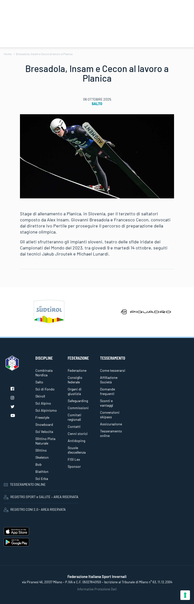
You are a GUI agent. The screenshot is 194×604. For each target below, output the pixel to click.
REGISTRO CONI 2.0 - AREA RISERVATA (38, 509)
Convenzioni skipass (109, 414)
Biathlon (41, 471)
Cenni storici (78, 433)
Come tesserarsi (112, 370)
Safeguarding (78, 401)
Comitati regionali (74, 417)
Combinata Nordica (44, 372)
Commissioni (78, 408)
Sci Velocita (44, 431)
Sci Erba (41, 478)
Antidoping (76, 440)
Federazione (77, 370)
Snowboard (44, 424)
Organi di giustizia (75, 391)
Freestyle (42, 417)
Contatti (74, 426)
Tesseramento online (111, 433)
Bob (38, 464)
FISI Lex (74, 459)
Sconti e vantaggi (106, 403)
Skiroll (40, 396)
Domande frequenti (107, 391)
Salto (97, 104)
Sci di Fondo (45, 389)
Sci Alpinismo (46, 410)
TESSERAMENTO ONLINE (28, 484)
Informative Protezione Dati (97, 589)
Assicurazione (111, 424)
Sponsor (74, 466)
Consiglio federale (75, 379)
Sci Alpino (43, 403)
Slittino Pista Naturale (45, 440)
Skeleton (42, 457)
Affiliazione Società (108, 379)
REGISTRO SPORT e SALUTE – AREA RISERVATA (44, 497)
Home (8, 54)
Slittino (41, 450)
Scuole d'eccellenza (77, 450)
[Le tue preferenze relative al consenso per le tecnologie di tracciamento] (185, 595)
